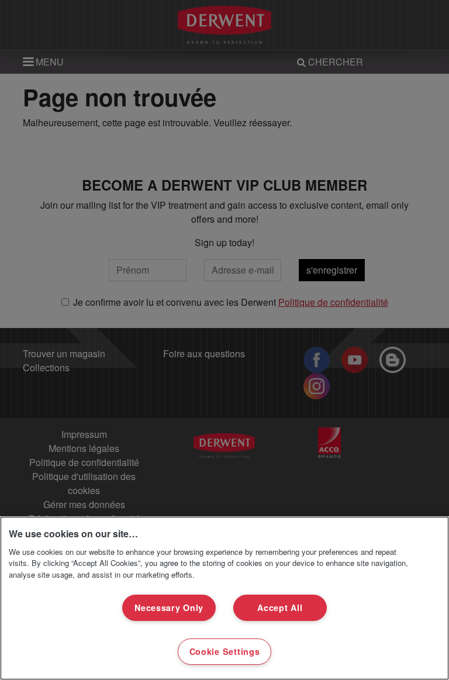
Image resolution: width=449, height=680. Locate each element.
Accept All (279, 607)
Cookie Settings (224, 651)
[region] (224, 598)
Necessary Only (168, 607)
